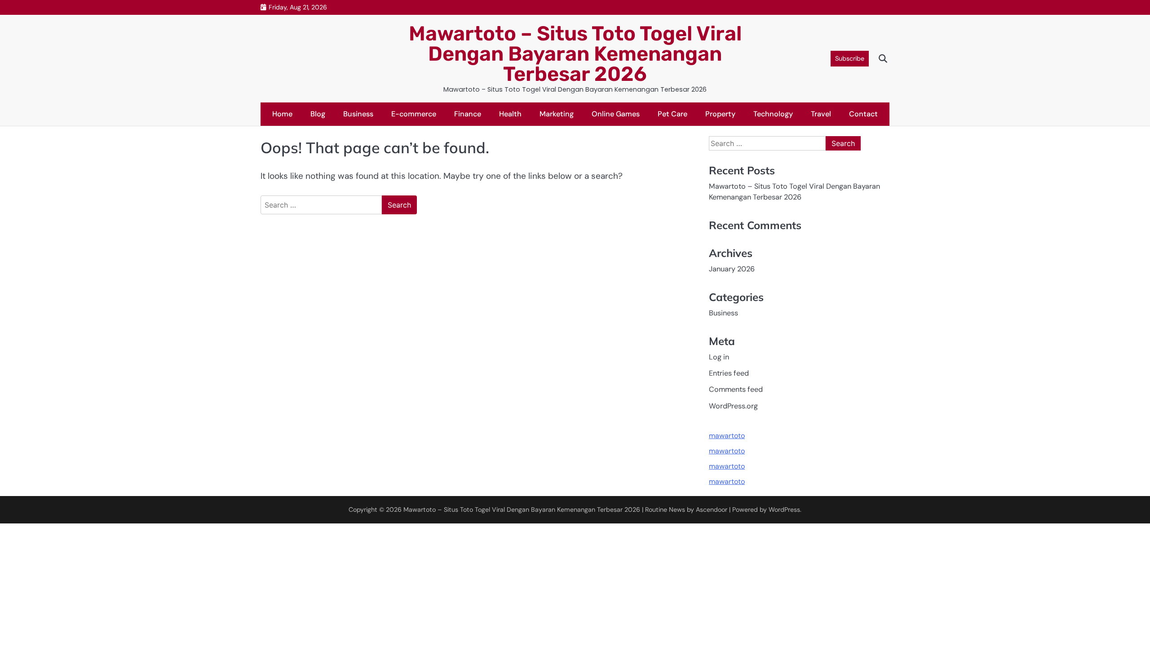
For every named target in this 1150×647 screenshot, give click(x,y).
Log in (719, 357)
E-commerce (413, 114)
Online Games (616, 114)
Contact (863, 114)
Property (720, 114)
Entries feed (729, 373)
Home (282, 114)
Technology (773, 114)
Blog (317, 114)
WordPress (784, 509)
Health (510, 114)
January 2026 (732, 269)
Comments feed (736, 389)
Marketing (557, 114)
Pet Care (672, 114)
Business (358, 114)
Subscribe (849, 58)
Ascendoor (711, 509)
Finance (467, 114)
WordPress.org (733, 406)
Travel (821, 114)
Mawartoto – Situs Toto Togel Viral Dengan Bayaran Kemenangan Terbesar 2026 (575, 54)
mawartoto (727, 435)
